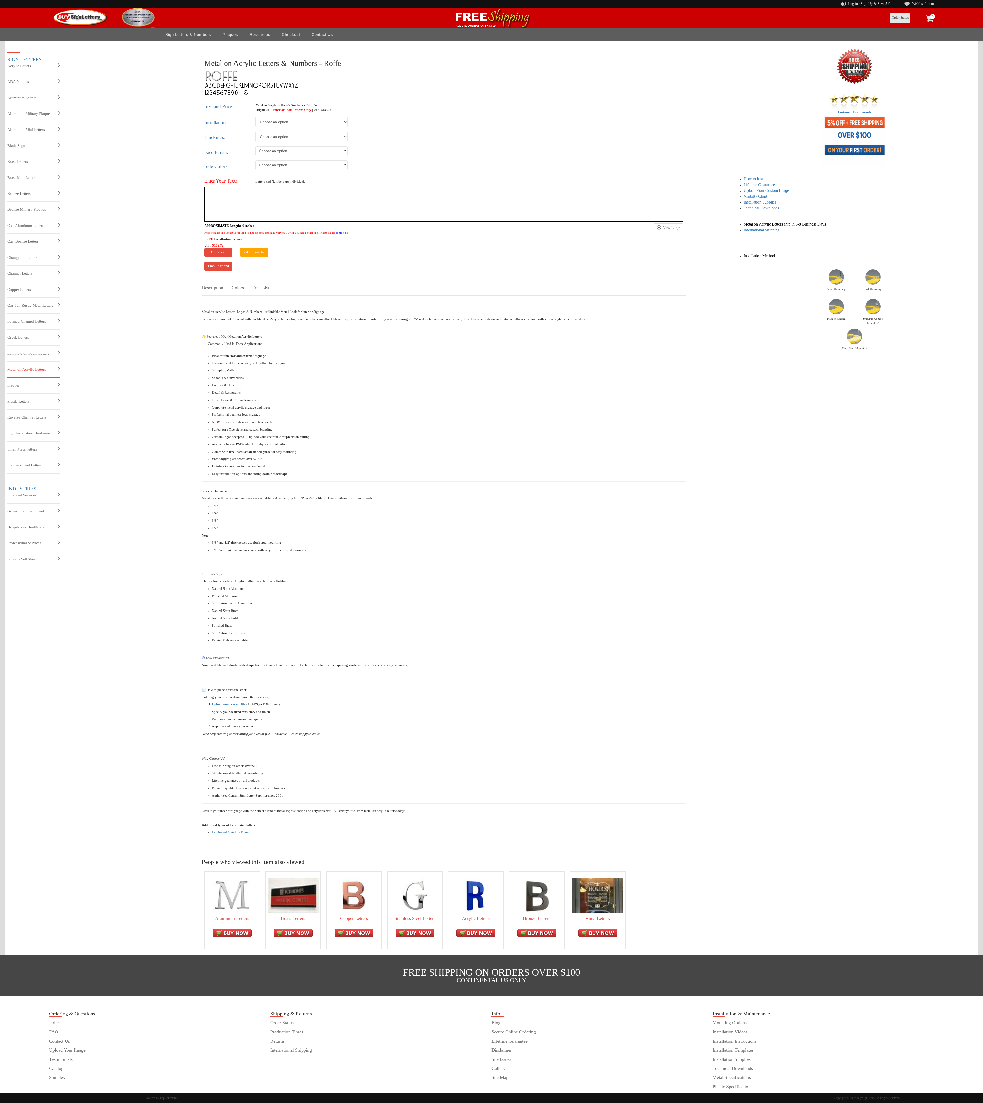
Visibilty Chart (755, 196)
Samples (57, 1077)
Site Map (500, 1077)
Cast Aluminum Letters (25, 225)
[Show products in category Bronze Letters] (536, 895)
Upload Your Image (67, 1050)
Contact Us (322, 34)
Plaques (13, 385)
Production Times (286, 1031)
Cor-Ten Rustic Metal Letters (30, 305)
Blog (496, 1022)
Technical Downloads (761, 208)
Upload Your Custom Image (766, 190)
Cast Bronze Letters (23, 241)
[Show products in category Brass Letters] (293, 895)
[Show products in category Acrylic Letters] (476, 895)
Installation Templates (733, 1050)
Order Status (900, 17)
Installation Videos (730, 1031)
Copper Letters (19, 289)
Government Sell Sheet (25, 511)
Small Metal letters (22, 449)
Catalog (56, 1068)
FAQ (53, 1031)
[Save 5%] (854, 140)
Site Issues (501, 1059)
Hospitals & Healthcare (26, 527)
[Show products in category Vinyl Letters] (597, 895)
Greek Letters (18, 337)
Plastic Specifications (732, 1086)
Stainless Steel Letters (24, 465)
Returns (277, 1041)
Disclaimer (502, 1050)
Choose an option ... (275, 151)
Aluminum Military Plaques (29, 114)
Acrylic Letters (19, 66)
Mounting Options (730, 1022)
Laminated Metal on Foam (230, 832)
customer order (63, 1086)
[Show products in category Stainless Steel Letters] (415, 895)
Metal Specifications (732, 1077)
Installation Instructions (734, 1041)
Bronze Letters (19, 193)
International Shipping (761, 230)
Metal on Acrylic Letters (26, 369)
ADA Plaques (18, 82)
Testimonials (61, 1059)
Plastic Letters (18, 401)
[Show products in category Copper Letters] (354, 895)
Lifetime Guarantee (759, 185)
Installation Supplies (760, 202)
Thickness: (214, 137)
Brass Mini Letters (21, 178)
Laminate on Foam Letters (28, 353)
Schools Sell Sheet (22, 559)
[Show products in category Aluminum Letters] (232, 895)
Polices (55, 1022)
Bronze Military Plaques (26, 209)
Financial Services (21, 495)
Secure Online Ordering (514, 1031)
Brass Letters (17, 161)
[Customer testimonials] (854, 101)
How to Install (755, 179)
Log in (853, 4)
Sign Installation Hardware (28, 433)
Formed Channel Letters (26, 321)
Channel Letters (20, 273)
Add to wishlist (254, 252)
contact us (342, 232)
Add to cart (218, 252)
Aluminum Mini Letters (26, 129)
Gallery (498, 1068)
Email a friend (218, 266)
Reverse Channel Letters (26, 417)
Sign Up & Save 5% (875, 4)
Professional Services (24, 543)
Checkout (291, 34)
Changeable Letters (22, 257)
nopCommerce (169, 1098)
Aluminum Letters (21, 98)
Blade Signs (16, 146)
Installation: (215, 122)
